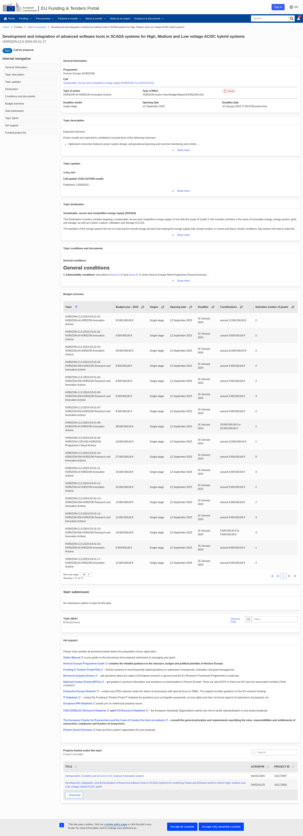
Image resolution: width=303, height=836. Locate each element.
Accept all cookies (182, 826)
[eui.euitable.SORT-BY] (76, 767)
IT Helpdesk (70, 697)
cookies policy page (115, 824)
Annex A (115, 274)
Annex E (133, 274)
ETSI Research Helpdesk (130, 710)
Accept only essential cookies (221, 826)
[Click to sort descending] (76, 307)
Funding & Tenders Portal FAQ (81, 669)
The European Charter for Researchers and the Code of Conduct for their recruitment (114, 720)
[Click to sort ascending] (143, 307)
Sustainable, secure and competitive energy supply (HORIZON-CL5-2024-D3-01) (108, 83)
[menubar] (30, 99)
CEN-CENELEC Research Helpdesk (84, 710)
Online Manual (71, 657)
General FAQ (235, 620)
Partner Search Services (77, 730)
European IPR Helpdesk (77, 703)
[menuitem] (30, 67)
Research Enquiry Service (79, 675)
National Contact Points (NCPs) (82, 682)
